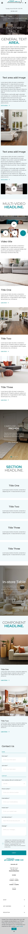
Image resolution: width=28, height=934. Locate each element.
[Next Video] (23, 233)
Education (6, 912)
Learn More (4, 302)
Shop (4, 899)
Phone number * (6, 788)
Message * (4, 825)
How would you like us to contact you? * (12, 780)
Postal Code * (5, 807)
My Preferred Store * (7, 817)
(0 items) (25, 2)
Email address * (5, 798)
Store (10, 16)
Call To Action (4, 105)
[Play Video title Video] (6, 233)
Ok (14, 928)
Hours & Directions (14, 870)
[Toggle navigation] (2, 3)
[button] (20, 2)
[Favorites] (22, 2)
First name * (5, 756)
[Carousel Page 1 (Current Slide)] (11, 456)
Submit (14, 852)
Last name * (5, 765)
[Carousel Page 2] (13, 456)
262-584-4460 (14, 11)
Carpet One (4, 16)
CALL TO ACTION (13, 442)
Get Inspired (7, 906)
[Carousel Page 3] (15, 456)
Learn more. (19, 926)
